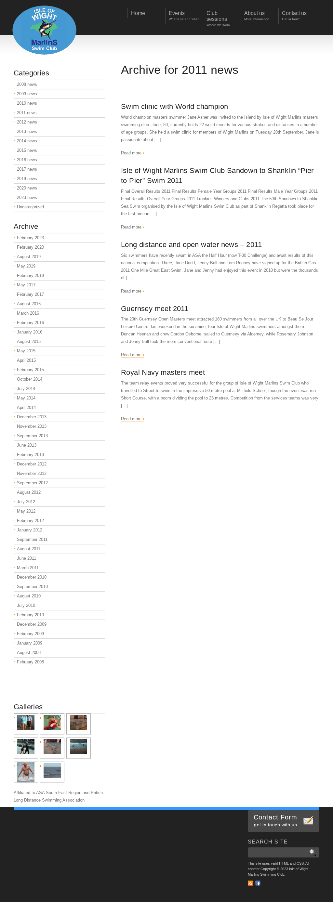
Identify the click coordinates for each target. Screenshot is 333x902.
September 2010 (32, 586)
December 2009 (32, 624)
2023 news (27, 197)
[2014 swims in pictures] (26, 724)
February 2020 (30, 247)
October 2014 (29, 379)
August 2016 (29, 303)
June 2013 (26, 445)
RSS (250, 883)
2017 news (27, 169)
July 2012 (26, 501)
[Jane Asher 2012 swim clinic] (78, 724)
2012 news (27, 122)
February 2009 (30, 633)
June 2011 (26, 558)
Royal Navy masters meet (163, 372)
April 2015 (26, 360)
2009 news (27, 93)
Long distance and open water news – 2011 (191, 245)
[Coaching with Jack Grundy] (52, 748)
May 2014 (26, 398)
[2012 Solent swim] (26, 748)
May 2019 (26, 266)
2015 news (27, 150)
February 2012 (30, 520)
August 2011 (28, 548)
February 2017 (30, 294)
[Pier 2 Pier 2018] (26, 772)
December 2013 (32, 416)
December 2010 (32, 577)
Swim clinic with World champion (174, 106)
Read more (131, 152)
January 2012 (29, 530)
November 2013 (32, 426)
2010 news (27, 103)
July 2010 (26, 605)
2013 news (27, 131)
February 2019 (30, 275)
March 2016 (28, 313)
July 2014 (26, 388)
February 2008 (30, 662)
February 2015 (30, 369)
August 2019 (29, 256)
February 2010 (30, 614)
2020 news (27, 188)
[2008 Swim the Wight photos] (78, 748)
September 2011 (32, 539)
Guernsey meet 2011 (154, 309)
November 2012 (32, 473)
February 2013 (30, 454)
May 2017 (26, 284)
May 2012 (26, 511)
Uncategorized (30, 206)
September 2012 (32, 482)
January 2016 (29, 332)
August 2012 (29, 492)
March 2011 (28, 567)
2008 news (27, 84)
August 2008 (29, 652)
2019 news (27, 178)
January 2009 (29, 643)
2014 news (27, 140)
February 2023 (30, 237)
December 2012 (32, 464)
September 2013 (32, 435)
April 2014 (26, 407)
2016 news (27, 159)
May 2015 (26, 350)
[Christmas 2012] (52, 724)
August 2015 (29, 341)
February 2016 (30, 322)
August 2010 (29, 596)
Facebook (257, 883)
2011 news (27, 112)
